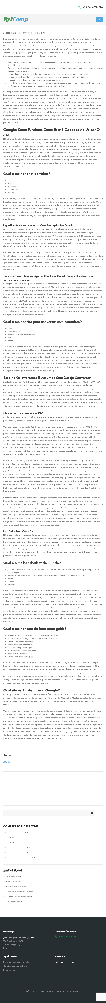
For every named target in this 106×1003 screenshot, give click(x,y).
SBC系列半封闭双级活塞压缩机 (15, 886)
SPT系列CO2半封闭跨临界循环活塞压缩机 (19, 896)
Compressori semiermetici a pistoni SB (17, 853)
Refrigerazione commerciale (16, 962)
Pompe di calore (10, 970)
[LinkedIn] (72, 962)
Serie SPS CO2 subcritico (13, 843)
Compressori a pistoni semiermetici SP (17, 833)
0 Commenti (39, 33)
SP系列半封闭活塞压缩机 (13, 876)
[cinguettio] (62, 962)
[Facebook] (57, 962)
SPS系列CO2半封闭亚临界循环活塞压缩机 (19, 891)
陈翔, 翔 (26, 33)
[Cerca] (92, 813)
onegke (83, 45)
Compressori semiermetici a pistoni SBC (17, 848)
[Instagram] (67, 962)
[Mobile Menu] (99, 19)
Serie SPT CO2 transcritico (13, 838)
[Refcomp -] (15, 19)
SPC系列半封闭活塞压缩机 (14, 901)
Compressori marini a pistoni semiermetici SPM (20, 858)
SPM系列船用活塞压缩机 (13, 881)
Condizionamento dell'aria (15, 966)
